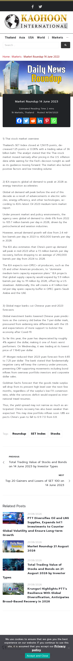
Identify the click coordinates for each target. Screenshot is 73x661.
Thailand (29, 112)
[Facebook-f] (32, 7)
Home (6, 57)
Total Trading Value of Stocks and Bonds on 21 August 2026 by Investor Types (34, 571)
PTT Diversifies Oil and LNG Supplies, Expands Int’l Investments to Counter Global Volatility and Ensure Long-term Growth (36, 526)
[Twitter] (40, 7)
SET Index (38, 434)
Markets (17, 57)
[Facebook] (19, 121)
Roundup (19, 434)
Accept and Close (37, 655)
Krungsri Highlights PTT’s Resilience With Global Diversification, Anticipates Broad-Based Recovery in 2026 (36, 595)
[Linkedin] (40, 121)
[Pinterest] (47, 121)
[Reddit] (33, 121)
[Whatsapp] (54, 121)
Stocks (55, 434)
